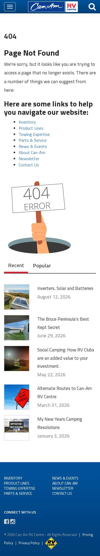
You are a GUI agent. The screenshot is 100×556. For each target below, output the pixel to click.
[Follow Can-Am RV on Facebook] (6, 521)
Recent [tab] (16, 265)
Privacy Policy (29, 543)
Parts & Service (33, 140)
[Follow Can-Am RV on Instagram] (12, 521)
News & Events (33, 146)
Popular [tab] (42, 265)
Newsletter (29, 158)
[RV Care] (51, 543)
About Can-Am (32, 152)
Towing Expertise (34, 134)
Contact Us (29, 165)
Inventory (27, 122)
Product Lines (31, 128)
